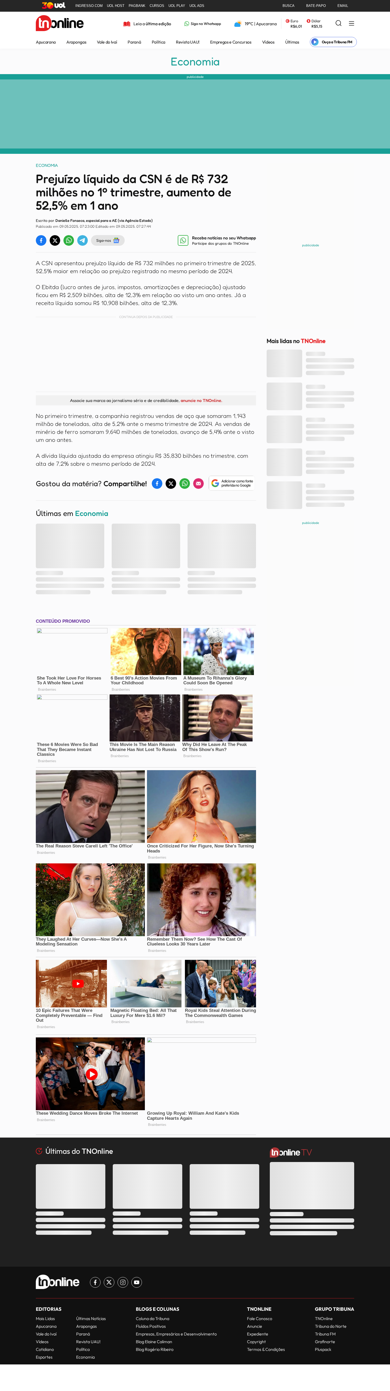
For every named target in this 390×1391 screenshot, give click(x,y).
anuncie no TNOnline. (201, 400)
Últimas (292, 42)
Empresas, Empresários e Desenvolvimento (176, 1334)
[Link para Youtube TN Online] (136, 1282)
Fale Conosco (259, 1318)
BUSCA (288, 6)
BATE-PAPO (316, 6)
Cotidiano (45, 1349)
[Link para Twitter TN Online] (109, 1282)
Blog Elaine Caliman (154, 1341)
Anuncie (254, 1326)
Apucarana (46, 42)
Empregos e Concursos (231, 42)
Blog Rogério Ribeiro (155, 1349)
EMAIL (342, 6)
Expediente (257, 1334)
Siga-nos (103, 240)
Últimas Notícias (91, 1318)
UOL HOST (115, 6)
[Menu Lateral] (351, 23)
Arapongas (76, 42)
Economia (195, 61)
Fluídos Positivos (151, 1326)
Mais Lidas (45, 1318)
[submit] (338, 23)
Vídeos (268, 42)
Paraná (134, 42)
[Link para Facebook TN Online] (95, 1282)
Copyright (256, 1341)
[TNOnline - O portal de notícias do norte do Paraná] (60, 23)
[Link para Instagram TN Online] (123, 1282)
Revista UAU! (188, 42)
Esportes (44, 1357)
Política (158, 42)
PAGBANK (137, 6)
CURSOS (157, 6)
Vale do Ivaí (107, 42)
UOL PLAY (176, 6)
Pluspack (323, 1349)
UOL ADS (196, 6)
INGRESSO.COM (89, 6)
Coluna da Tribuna (152, 1318)
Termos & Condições (266, 1349)
